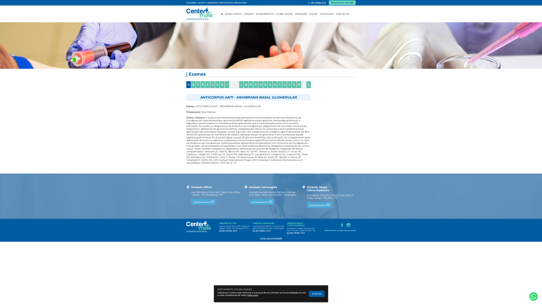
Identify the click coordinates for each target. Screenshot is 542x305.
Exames (249, 14)
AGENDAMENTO (202, 202)
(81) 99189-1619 (229, 231)
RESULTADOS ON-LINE (342, 3)
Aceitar (317, 293)
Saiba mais (252, 295)
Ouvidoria (327, 14)
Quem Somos (233, 14)
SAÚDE (313, 14)
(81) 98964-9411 (263, 231)
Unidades (301, 14)
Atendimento (265, 14)
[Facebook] (342, 225)
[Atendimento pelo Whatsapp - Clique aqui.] (533, 296)
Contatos (342, 14)
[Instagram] (348, 225)
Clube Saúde (284, 14)
